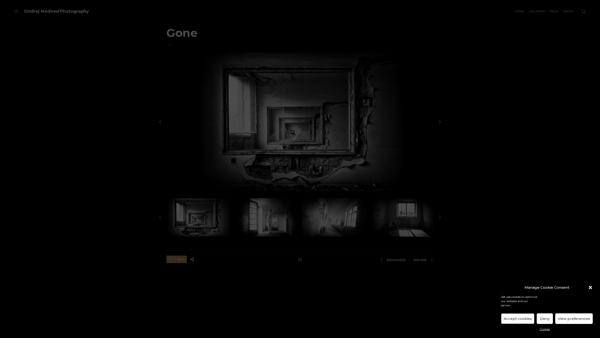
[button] (590, 287)
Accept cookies (518, 318)
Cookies (545, 329)
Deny (545, 318)
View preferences (574, 318)
